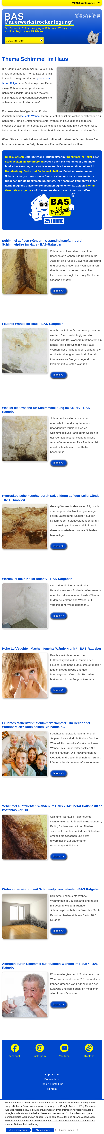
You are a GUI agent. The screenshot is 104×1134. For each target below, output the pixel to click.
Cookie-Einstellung (52, 1083)
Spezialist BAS (14, 156)
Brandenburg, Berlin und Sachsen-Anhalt (31, 171)
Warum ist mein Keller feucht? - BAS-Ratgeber (37, 579)
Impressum (52, 1074)
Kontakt (52, 1088)
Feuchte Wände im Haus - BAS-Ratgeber (32, 324)
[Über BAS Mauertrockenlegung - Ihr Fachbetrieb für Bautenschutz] (52, 223)
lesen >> (58, 290)
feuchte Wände (30, 116)
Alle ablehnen (43, 1130)
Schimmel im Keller (79, 156)
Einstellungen (66, 1130)
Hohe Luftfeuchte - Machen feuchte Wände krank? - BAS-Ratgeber (51, 648)
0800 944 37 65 (89, 16)
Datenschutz (52, 1079)
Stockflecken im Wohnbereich (24, 161)
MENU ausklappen (84, 3)
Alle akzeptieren (18, 1130)
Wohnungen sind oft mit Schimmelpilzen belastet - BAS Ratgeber (51, 889)
